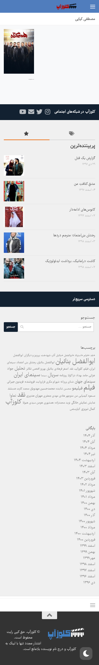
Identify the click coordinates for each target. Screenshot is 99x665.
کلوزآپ (14, 402)
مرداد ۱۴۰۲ (87, 484)
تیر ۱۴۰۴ (89, 454)
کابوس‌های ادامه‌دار (82, 209)
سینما (44, 375)
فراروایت (40, 382)
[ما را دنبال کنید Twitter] (39, 112)
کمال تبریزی (88, 409)
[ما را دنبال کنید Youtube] (23, 112)
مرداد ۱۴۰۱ (88, 497)
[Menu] (92, 6)
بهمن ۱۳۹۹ (87, 552)
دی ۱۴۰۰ (89, 509)
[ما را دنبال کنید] (47, 112)
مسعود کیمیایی (87, 396)
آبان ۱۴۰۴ (88, 442)
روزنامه (63, 375)
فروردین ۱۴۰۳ (85, 478)
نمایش (91, 403)
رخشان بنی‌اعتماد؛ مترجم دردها (74, 235)
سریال (53, 375)
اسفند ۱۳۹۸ (87, 564)
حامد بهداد (82, 375)
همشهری (49, 403)
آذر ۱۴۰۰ (89, 515)
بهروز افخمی (39, 369)
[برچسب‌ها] (72, 134)
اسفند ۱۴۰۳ (87, 466)
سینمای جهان (85, 382)
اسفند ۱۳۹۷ (87, 570)
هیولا (25, 403)
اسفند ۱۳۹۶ (87, 576)
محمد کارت (23, 389)
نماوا (13, 396)
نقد (21, 395)
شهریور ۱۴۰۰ (87, 521)
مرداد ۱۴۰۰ (87, 527)
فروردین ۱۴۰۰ (86, 539)
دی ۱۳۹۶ (89, 582)
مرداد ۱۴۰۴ (87, 448)
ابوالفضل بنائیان (75, 362)
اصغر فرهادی (61, 369)
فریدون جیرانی (15, 382)
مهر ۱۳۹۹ (89, 558)
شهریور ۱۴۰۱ (87, 490)
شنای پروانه (67, 382)
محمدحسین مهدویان (42, 388)
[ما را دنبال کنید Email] (31, 112)
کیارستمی (75, 409)
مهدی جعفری (50, 396)
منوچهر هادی (66, 396)
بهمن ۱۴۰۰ (88, 503)
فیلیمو (77, 388)
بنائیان (50, 369)
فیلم (89, 388)
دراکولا (71, 375)
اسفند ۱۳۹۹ (87, 546)
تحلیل (19, 368)
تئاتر (28, 369)
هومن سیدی (36, 403)
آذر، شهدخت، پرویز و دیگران (39, 355)
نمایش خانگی (79, 402)
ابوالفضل (18, 355)
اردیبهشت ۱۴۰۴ (84, 460)
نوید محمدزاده (62, 403)
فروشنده (30, 382)
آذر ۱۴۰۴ (89, 435)
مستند (12, 388)
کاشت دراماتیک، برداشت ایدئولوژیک (70, 261)
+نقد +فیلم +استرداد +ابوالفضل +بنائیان (75, 355)
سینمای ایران (27, 375)
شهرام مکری (52, 382)
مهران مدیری (34, 395)
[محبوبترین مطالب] (27, 134)
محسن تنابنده (63, 389)
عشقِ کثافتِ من (84, 184)
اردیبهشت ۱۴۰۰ (84, 533)
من (76, 396)
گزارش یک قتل (85, 158)
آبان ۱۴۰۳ (88, 472)
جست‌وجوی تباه (31, 79)
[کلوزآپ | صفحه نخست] (62, 6)
